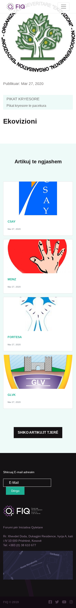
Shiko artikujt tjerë (38, 432)
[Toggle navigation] (63, 6)
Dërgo (15, 490)
